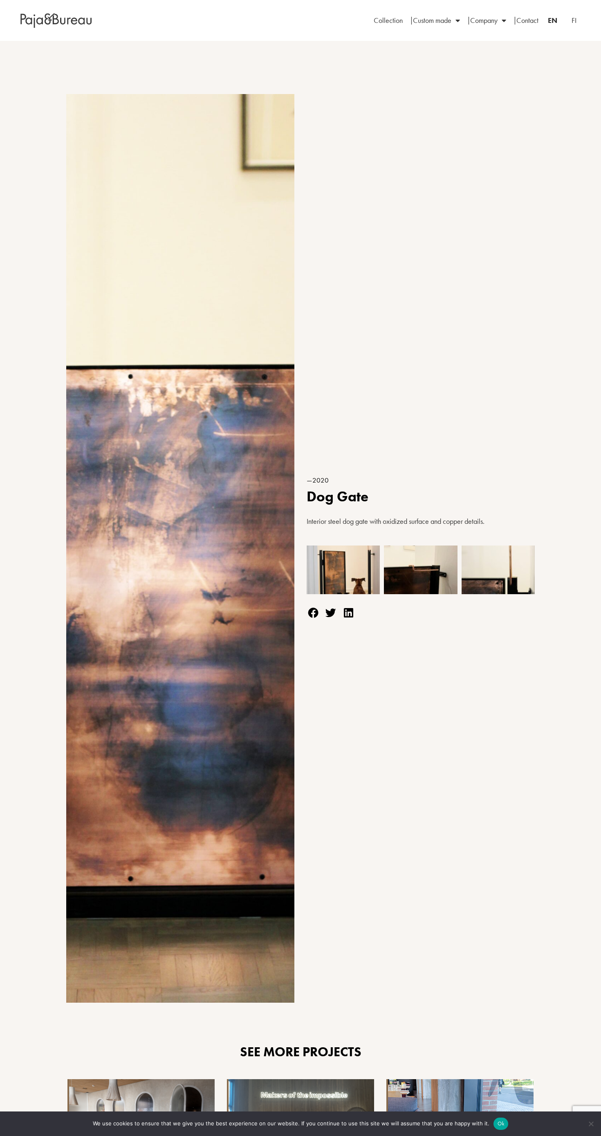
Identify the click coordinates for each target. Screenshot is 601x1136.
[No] (591, 1124)
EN (552, 20)
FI (574, 20)
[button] (313, 613)
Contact (527, 20)
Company (484, 20)
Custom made (432, 20)
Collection (388, 20)
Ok (501, 1123)
